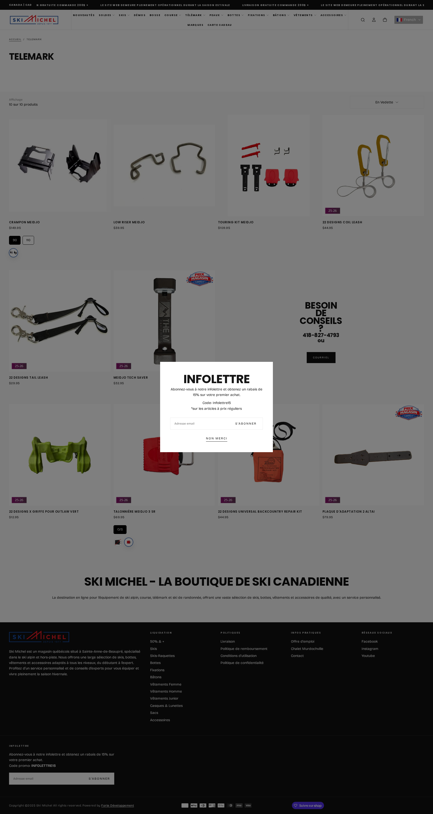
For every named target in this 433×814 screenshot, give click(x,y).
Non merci (216, 438)
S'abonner (246, 423)
